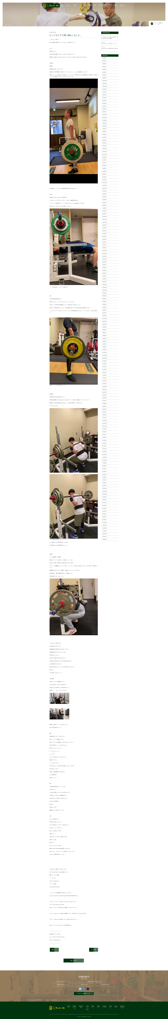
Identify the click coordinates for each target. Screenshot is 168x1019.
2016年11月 (104, 389)
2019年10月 (104, 290)
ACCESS (100, 5)
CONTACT (122, 5)
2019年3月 (104, 310)
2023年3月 (104, 174)
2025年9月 (104, 89)
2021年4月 (104, 239)
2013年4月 (104, 511)
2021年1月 (104, 247)
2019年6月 (104, 301)
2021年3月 (104, 242)
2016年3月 (104, 412)
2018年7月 (104, 332)
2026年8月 (104, 58)
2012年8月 (104, 533)
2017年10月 (104, 358)
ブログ (10, 24)
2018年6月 (104, 335)
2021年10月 (104, 222)
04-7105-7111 (84, 984)
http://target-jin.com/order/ (59, 904)
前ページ (55, 949)
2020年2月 (104, 278)
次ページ (93, 949)
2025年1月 (104, 111)
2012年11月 (104, 525)
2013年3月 (104, 513)
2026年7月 (104, 60)
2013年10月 (104, 494)
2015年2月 (104, 448)
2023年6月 (104, 165)
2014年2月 (104, 482)
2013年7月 (104, 502)
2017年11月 (104, 355)
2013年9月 (104, 496)
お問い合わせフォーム (63, 984)
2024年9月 (104, 123)
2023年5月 (104, 168)
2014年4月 (104, 477)
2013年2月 (104, 516)
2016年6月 (104, 403)
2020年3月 (104, 276)
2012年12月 (104, 522)
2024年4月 (104, 137)
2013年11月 (104, 491)
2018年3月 (104, 344)
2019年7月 (104, 298)
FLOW (82, 5)
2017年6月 (104, 369)
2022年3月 (104, 208)
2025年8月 (104, 92)
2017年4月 (104, 375)
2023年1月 (104, 179)
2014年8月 (104, 465)
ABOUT (68, 5)
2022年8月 (104, 193)
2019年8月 (104, 295)
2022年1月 (104, 213)
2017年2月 (104, 380)
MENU (89, 5)
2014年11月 (104, 457)
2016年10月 (104, 392)
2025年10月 (104, 86)
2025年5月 (104, 100)
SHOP (105, 5)
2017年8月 (104, 363)
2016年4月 (104, 409)
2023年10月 (104, 154)
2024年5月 (104, 134)
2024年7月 (104, 128)
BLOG (110, 5)
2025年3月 (104, 106)
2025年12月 (104, 80)
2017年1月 (104, 383)
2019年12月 (104, 284)
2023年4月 (104, 171)
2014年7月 (104, 468)
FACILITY (75, 5)
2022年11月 (104, 185)
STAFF (95, 5)
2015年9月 (104, 429)
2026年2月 (104, 75)
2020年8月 (104, 261)
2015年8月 (104, 431)
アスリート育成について (84, 993)
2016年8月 (104, 397)
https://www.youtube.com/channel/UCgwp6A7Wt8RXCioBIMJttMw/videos (64, 895)
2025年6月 (104, 97)
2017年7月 (104, 366)
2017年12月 (104, 352)
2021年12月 (104, 216)
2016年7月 (104, 400)
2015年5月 (104, 440)
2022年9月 (104, 191)
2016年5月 (104, 406)
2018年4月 (104, 341)
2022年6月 (104, 199)
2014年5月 (104, 474)
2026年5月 (104, 66)
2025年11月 (104, 83)
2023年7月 (104, 162)
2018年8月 (104, 329)
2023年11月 (104, 151)
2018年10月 (104, 324)
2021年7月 (104, 230)
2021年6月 (104, 233)
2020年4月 (104, 273)
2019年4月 (104, 307)
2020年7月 (104, 264)
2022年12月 (104, 182)
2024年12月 (104, 114)
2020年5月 (104, 270)
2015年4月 (104, 443)
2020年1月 (104, 281)
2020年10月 (104, 256)
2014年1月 (104, 485)
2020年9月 (104, 259)
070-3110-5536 (105, 984)
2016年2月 (104, 414)
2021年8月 (104, 227)
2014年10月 (104, 460)
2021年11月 (104, 219)
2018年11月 (104, 321)
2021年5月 (104, 236)
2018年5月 (104, 338)
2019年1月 (104, 315)
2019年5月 (104, 304)
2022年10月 (104, 188)
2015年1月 (104, 451)
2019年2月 (104, 312)
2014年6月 (104, 471)
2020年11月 (104, 253)
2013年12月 (104, 488)
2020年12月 (104, 250)
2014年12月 (104, 454)
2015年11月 (104, 423)
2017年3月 (104, 378)
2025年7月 (104, 94)
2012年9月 (104, 530)
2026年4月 (104, 69)
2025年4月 (104, 103)
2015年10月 (104, 426)
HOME (62, 5)
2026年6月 (104, 63)
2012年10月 (104, 528)
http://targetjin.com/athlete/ (55, 886)
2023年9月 (104, 157)
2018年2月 (104, 346)
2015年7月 (104, 434)
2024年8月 (104, 126)
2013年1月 (104, 519)
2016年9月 (104, 395)
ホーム (6, 24)
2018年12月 (104, 318)
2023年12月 (104, 148)
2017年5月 (104, 372)
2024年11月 (104, 117)
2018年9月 (104, 327)
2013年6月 (104, 505)
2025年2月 (104, 109)
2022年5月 (104, 202)
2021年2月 (104, 244)
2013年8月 (104, 499)
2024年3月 (104, 140)
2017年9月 (104, 361)
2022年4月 (104, 205)
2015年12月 (104, 420)
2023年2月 (104, 176)
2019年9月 (104, 293)
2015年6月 (104, 437)
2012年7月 (104, 536)
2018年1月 (104, 349)
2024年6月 (104, 131)
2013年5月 (104, 508)
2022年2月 (104, 210)
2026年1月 (104, 77)
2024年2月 (104, 143)
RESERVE (116, 5)
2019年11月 (104, 287)
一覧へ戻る (74, 960)
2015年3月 (104, 446)
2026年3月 (104, 72)
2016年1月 (104, 417)
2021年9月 (104, 225)
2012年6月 (104, 539)
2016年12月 (104, 386)
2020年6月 (104, 267)
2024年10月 (104, 120)
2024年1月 (104, 145)
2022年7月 (104, 196)
